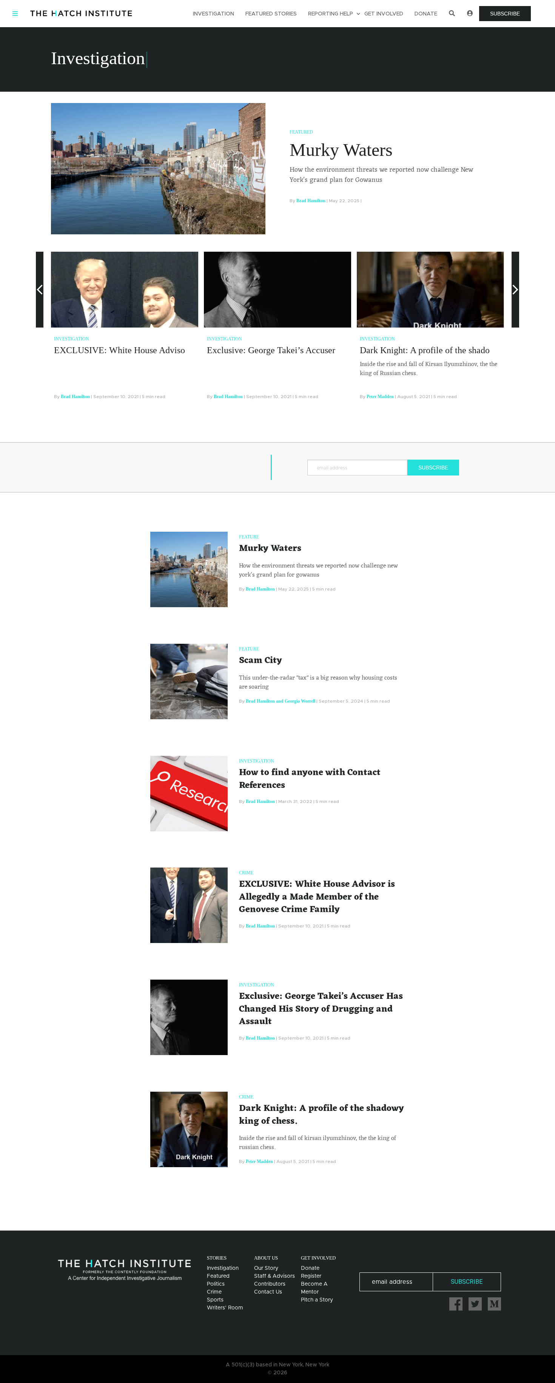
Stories (217, 1258)
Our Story (266, 1268)
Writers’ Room (225, 1308)
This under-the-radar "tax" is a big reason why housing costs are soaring (318, 682)
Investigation (213, 14)
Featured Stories (271, 14)
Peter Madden (380, 396)
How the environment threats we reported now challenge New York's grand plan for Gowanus (381, 175)
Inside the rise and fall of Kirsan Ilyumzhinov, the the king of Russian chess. (428, 369)
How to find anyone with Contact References (310, 779)
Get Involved (383, 14)
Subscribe (505, 14)
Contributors (269, 1284)
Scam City (260, 661)
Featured (301, 132)
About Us (266, 1258)
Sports (215, 1300)
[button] (39, 329)
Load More (277, 1201)
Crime (246, 872)
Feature (249, 537)
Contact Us (268, 1292)
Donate (426, 14)
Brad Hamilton (310, 200)
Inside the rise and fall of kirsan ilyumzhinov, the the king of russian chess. (317, 1143)
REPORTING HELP (330, 14)
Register (311, 1276)
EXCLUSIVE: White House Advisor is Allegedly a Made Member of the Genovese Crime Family (317, 897)
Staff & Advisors (274, 1276)
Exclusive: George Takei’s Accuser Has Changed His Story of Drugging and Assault (321, 1009)
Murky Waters (341, 150)
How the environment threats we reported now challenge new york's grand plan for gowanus (318, 570)
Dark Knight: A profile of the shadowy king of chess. (456, 350)
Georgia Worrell (300, 701)
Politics (216, 1284)
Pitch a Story (317, 1300)
